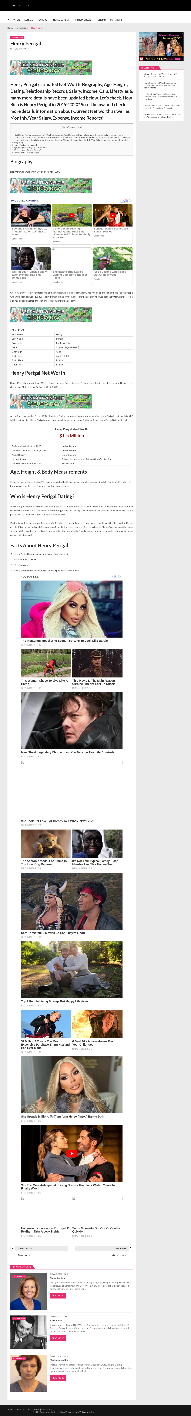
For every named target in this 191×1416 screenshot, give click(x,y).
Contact (19, 1409)
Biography (17, 142)
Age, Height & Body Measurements (29, 147)
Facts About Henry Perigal (25, 152)
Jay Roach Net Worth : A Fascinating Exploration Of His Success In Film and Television (160, 96)
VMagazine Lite (86, 1412)
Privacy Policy (47, 1409)
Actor (16, 20)
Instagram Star (61, 20)
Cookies (36, 1409)
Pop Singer (116, 20)
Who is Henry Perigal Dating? (26, 150)
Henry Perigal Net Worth (24, 145)
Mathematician (17, 37)
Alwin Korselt (57, 1320)
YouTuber (42, 20)
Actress (28, 20)
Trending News (83, 20)
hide (79, 127)
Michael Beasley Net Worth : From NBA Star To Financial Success (160, 75)
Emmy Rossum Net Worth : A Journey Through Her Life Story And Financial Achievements (160, 85)
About (10, 1409)
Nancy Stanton (57, 1278)
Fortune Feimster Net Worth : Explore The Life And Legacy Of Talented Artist (162, 115)
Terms (27, 1409)
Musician (101, 20)
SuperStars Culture (20, 6)
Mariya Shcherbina (59, 1360)
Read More (58, 1295)
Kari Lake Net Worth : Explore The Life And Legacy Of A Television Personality (162, 106)
